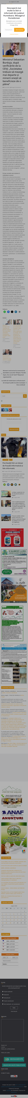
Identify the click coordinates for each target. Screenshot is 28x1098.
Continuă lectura (14, 34)
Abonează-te (19, 30)
